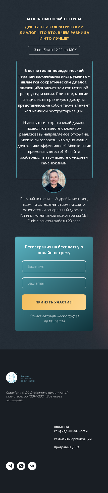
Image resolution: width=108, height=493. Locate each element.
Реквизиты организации (73, 439)
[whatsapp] (21, 469)
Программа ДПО (66, 447)
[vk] (32, 469)
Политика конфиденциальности (71, 429)
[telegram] (10, 469)
